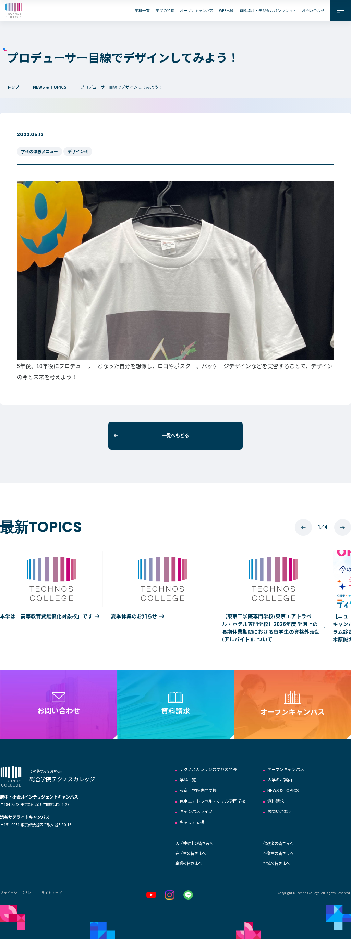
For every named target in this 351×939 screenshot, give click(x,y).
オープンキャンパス (197, 10)
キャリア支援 (192, 822)
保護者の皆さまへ (278, 843)
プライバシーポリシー (17, 892)
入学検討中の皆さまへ (194, 843)
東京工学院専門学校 (198, 790)
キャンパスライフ (196, 811)
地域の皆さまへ (276, 863)
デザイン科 (78, 151)
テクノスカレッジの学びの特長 (208, 769)
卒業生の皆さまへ (278, 853)
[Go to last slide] (303, 527)
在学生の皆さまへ (191, 853)
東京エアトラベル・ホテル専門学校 (212, 801)
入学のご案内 (279, 780)
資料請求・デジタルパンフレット (268, 10)
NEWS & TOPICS (49, 87)
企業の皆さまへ (189, 863)
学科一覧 (142, 10)
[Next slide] (342, 527)
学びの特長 (165, 10)
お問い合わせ (313, 10)
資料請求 (275, 801)
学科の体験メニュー (39, 151)
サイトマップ (51, 892)
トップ (13, 87)
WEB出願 (226, 10)
